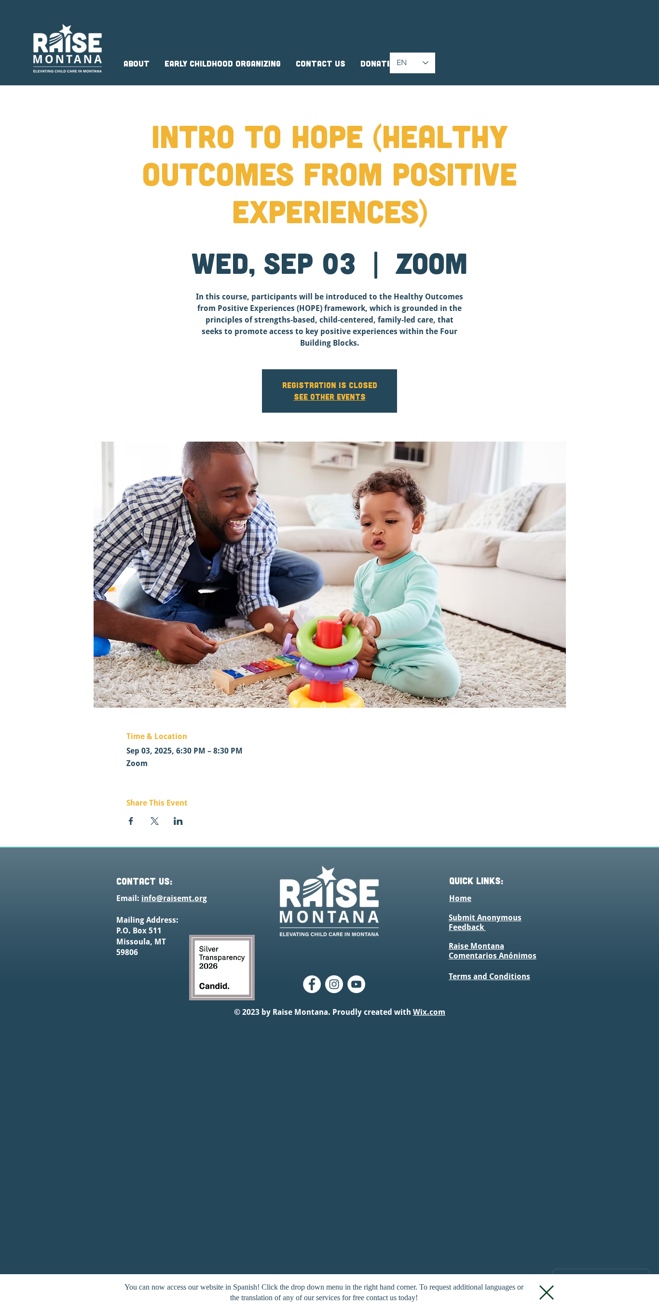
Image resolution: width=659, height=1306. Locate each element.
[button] (546, 1292)
